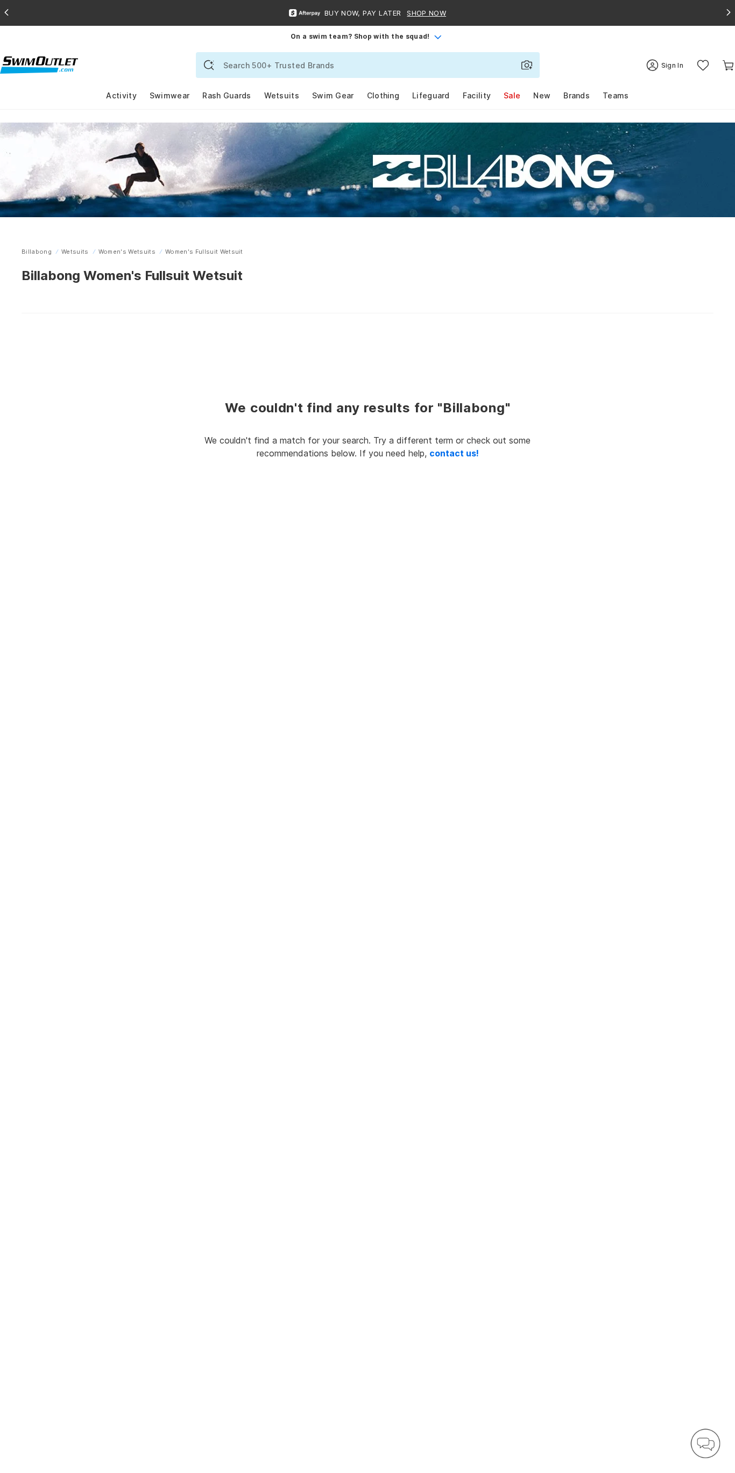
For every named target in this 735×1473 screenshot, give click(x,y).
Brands (576, 95)
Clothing (383, 95)
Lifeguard (431, 95)
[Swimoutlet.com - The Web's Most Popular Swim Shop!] (39, 64)
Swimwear (169, 95)
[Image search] (527, 65)
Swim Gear (333, 95)
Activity (121, 95)
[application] (705, 1443)
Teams (616, 95)
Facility (477, 95)
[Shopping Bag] (728, 65)
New (541, 95)
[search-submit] (209, 65)
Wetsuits (281, 95)
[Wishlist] (703, 65)
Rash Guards (226, 95)
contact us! (454, 453)
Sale (512, 95)
